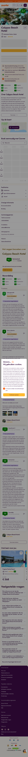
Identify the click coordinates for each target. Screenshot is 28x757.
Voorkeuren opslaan (14, 395)
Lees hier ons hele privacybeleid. (15, 386)
